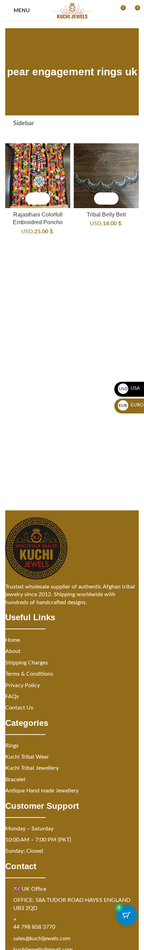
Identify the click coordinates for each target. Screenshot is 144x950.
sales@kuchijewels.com (41, 938)
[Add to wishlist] (44, 198)
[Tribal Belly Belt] (106, 175)
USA (129, 388)
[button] (32, 198)
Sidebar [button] (23, 123)
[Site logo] (72, 10)
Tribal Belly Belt (106, 214)
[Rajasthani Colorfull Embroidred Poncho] (37, 175)
